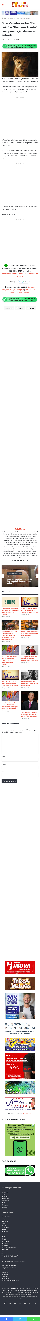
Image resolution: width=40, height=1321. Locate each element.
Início (4, 18)
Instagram (5, 290)
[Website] (13, 561)
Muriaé (4, 1207)
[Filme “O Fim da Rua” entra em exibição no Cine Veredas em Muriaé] (10, 675)
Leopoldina (5, 1227)
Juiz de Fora (5, 1221)
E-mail (4, 764)
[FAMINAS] (20, 13)
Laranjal (4, 1225)
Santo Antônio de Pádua (9, 1280)
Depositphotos (27, 1114)
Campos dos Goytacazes (9, 1268)
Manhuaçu (5, 1232)
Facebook (31, 287)
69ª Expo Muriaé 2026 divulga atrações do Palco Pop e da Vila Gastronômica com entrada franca (9, 635)
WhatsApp (27, 292)
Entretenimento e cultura (22, 18)
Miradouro (5, 1205)
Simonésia (5, 1249)
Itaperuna (5, 1272)
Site (3, 772)
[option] (20, 576)
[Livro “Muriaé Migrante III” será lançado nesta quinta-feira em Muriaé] (29, 700)
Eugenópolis (5, 1198)
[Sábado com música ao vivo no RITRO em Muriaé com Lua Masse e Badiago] (10, 601)
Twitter (11, 292)
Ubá (3, 1252)
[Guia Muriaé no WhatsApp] (20, 46)
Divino (3, 1194)
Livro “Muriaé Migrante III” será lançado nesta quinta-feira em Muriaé (29, 714)
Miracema (5, 1274)
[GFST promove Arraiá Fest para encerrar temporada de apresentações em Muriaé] (10, 650)
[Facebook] (15, 561)
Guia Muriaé (6, 40)
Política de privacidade (25, 1290)
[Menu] (3, 5)
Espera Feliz (5, 1196)
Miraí (3, 1203)
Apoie (36, 1290)
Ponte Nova (5, 1241)
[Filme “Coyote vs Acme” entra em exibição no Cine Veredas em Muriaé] (29, 601)
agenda (9, 308)
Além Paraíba (6, 1217)
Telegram (20, 290)
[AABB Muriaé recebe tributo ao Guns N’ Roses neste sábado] (29, 675)
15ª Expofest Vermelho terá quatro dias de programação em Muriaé (29, 658)
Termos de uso (12, 1290)
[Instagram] (24, 561)
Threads (28, 290)
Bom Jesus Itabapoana (9, 1265)
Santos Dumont (6, 1245)
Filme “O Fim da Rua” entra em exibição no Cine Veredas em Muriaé (10, 683)
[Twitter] (18, 561)
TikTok (35, 290)
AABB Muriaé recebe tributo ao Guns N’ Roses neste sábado (29, 683)
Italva (3, 1270)
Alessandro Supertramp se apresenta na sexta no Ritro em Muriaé (29, 633)
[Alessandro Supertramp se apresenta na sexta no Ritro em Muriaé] (29, 625)
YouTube (19, 292)
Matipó (4, 1239)
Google (13, 290)
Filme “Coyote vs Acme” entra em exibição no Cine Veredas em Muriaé (29, 610)
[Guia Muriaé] (20, 4)
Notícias (10, 18)
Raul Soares (5, 1243)
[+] (7, 1207)
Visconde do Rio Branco (9, 1256)
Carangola (5, 1192)
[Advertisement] (20, 118)
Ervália (4, 1229)
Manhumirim (5, 1237)
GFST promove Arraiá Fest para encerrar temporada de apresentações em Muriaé (9, 660)
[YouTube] (21, 561)
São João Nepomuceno (9, 1247)
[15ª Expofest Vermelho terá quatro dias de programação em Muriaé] (29, 650)
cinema (20, 308)
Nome (4, 756)
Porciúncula (5, 1278)
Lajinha (4, 1223)
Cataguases (5, 1219)
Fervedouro (5, 1201)
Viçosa (4, 1254)
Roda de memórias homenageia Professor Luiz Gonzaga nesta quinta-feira (19, 581)
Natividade (5, 1276)
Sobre (4, 1290)
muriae (31, 308)
